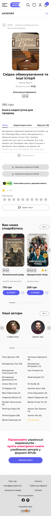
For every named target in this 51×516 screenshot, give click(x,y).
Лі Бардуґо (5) (9, 388)
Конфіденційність (13, 485)
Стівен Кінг (13, 337)
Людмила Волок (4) (11, 397)
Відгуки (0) (43, 125)
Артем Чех (37, 337)
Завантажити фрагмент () (27, 167)
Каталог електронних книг (26, 25)
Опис (5, 125)
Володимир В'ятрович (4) (34, 365)
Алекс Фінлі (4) (9, 384)
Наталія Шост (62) (36, 388)
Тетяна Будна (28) (11, 415)
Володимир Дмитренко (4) (9, 378)
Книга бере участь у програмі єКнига (30, 183)
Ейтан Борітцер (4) (11, 420)
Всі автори (33, 420)
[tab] (5, 125)
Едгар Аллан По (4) (37, 402)
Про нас (13, 481)
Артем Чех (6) (34, 415)
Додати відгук (27, 207)
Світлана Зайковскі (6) (37, 358)
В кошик (11, 293)
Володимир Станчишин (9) (9, 371)
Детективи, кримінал (16, 28)
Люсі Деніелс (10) (10, 357)
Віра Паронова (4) (11, 393)
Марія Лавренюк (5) (38, 397)
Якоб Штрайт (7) (36, 377)
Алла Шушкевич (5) (37, 393)
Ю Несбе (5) (33, 384)
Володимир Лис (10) (12, 364)
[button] (49, 250)
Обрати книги (26, 460)
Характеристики (22, 125)
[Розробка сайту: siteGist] (25, 511)
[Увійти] (40, 5)
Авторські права (12, 490)
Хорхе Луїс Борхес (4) (37, 409)
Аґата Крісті (25, 83)
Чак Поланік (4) (35, 370)
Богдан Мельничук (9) (11, 403)
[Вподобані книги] (34, 5)
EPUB (9, 25)
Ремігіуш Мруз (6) (11, 408)
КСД (33, 86)
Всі (44, 227)
